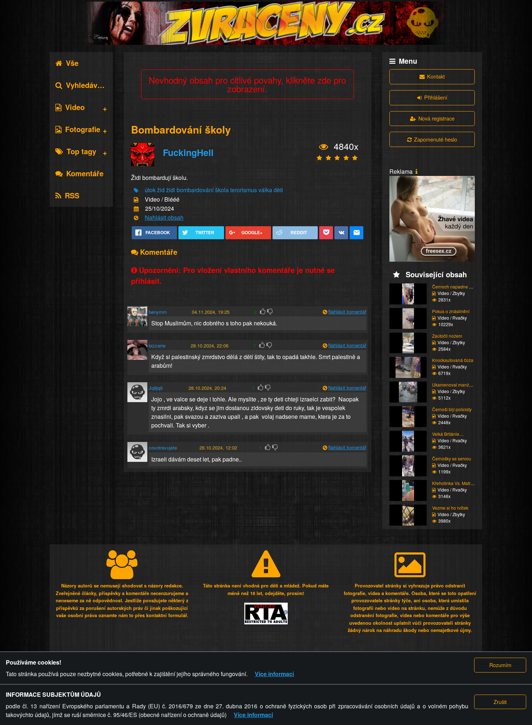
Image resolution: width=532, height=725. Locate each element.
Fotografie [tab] (82, 129)
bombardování (195, 190)
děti (278, 190)
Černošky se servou (451, 458)
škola (222, 190)
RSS (72, 195)
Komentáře (85, 173)
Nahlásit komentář (347, 311)
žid (161, 190)
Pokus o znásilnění (450, 311)
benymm (158, 311)
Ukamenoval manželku (454, 385)
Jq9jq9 (155, 387)
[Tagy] (136, 190)
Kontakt (436, 76)
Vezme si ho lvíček (450, 508)
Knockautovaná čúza (452, 360)
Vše (72, 63)
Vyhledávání (87, 85)
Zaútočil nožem (447, 336)
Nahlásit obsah (164, 217)
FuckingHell (188, 152)
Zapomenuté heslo (435, 139)
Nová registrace (436, 118)
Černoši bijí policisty (452, 409)
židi (170, 190)
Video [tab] (75, 107)
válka (265, 190)
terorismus (243, 190)
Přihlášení (435, 97)
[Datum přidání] (136, 209)
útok (150, 190)
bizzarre (157, 345)
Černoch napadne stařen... (458, 286)
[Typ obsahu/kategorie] (136, 199)
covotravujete (163, 447)
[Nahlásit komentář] (325, 312)
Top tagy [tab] (81, 151)
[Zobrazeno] (323, 146)
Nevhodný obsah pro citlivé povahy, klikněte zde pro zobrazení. (247, 84)
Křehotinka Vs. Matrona (455, 483)
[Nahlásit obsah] (136, 218)
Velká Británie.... (448, 434)
